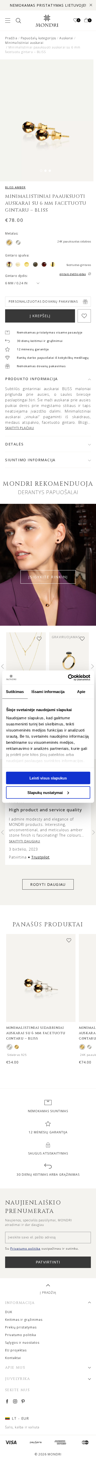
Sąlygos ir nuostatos (22, 1342)
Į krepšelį (40, 315)
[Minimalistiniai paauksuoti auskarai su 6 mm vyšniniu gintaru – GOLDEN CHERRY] (82, 1047)
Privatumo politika (20, 1335)
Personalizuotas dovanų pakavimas (43, 301)
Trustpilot (40, 857)
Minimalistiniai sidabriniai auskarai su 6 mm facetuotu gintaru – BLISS (35, 1033)
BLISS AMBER (15, 187)
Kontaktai (13, 1358)
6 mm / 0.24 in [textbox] (16, 283)
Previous (2, 666)
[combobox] (20, 283)
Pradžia (11, 38)
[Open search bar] (18, 20)
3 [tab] (50, 171)
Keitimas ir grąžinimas (23, 1319)
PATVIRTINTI (48, 1262)
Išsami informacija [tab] (48, 691)
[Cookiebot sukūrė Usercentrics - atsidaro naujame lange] (68, 677)
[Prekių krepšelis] (86, 21)
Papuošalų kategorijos (38, 38)
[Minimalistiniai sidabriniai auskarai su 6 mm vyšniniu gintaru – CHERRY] (89, 1047)
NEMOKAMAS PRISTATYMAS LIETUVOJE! (48, 5)
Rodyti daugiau (48, 884)
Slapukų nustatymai (45, 792)
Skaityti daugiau (24, 841)
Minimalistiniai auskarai (24, 43)
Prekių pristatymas (21, 1327)
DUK (8, 1312)
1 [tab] (41, 171)
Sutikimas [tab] (15, 691)
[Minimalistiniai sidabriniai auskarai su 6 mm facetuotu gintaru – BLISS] (9, 1047)
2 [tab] (45, 171)
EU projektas (16, 1350)
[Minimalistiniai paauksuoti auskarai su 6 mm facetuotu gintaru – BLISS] (16, 1047)
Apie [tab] (81, 691)
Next (92, 666)
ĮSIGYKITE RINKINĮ (48, 576)
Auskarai (66, 38)
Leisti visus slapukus (48, 778)
